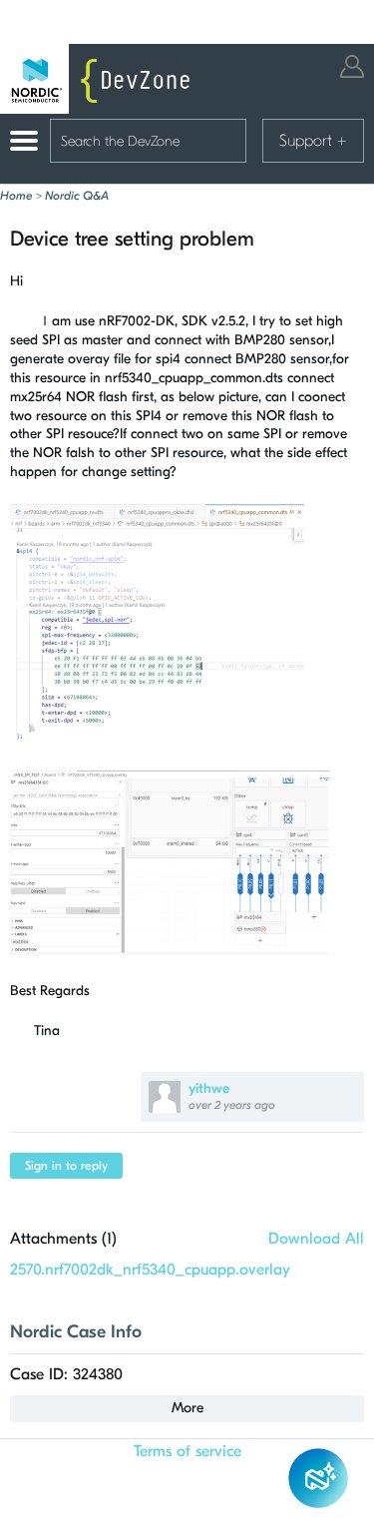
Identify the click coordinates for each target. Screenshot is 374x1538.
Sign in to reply (66, 1166)
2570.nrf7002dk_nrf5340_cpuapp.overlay (150, 1270)
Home (16, 196)
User (352, 66)
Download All (316, 1239)
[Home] (99, 79)
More (187, 1407)
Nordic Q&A (77, 196)
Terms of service (187, 1451)
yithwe (208, 1088)
